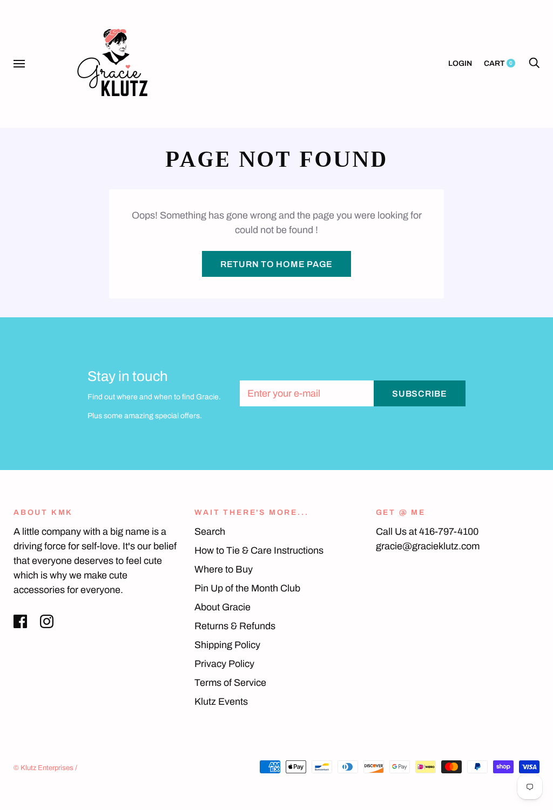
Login (460, 63)
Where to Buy (223, 569)
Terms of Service (230, 682)
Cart (498, 63)
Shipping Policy (227, 644)
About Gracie (222, 607)
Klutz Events (221, 701)
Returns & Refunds (234, 626)
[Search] (534, 63)
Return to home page (276, 264)
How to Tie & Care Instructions (258, 550)
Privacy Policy (224, 663)
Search (209, 531)
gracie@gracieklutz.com (428, 546)
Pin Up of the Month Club (247, 588)
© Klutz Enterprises (43, 768)
